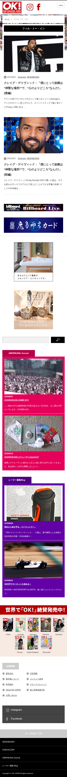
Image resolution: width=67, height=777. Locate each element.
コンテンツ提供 (36, 679)
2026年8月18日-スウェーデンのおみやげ (21, 457)
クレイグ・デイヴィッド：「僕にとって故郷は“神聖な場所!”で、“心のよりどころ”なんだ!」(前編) (33, 169)
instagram (16, 709)
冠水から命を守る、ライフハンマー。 (20, 527)
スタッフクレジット (38, 684)
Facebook (16, 718)
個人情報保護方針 (37, 690)
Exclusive (22, 77)
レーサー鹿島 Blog (10, 766)
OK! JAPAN (16, 773)
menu (61, 5)
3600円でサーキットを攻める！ (17, 584)
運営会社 (9, 673)
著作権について (12, 679)
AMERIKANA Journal (11, 758)
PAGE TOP (36, 733)
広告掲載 (33, 673)
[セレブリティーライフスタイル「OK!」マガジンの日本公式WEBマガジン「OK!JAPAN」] (12, 7)
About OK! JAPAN (13, 690)
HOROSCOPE (8, 750)
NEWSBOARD (33, 77)
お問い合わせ (11, 695)
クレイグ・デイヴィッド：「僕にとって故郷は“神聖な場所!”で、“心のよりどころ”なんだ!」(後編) (33, 88)
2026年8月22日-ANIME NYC (16, 400)
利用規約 (9, 684)
